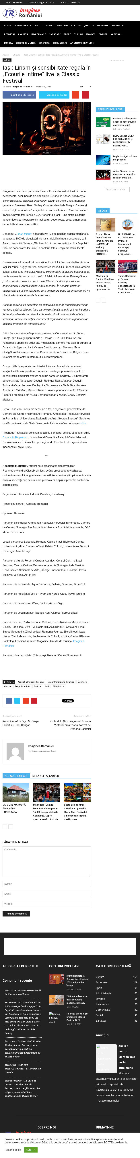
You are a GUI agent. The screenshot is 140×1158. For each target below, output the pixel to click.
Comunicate (60, 43)
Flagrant (102, 25)
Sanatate (55, 34)
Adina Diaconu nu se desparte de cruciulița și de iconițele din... (124, 174)
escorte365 (10, 1064)
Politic (39, 25)
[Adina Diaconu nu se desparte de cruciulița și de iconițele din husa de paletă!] (103, 175)
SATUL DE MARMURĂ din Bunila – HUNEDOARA (14, 808)
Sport (67, 34)
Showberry (58, 686)
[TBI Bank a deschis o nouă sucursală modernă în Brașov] (56, 1000)
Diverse (103, 34)
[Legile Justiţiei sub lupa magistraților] (103, 160)
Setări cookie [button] (13, 1149)
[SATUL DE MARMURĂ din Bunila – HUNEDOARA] (16, 792)
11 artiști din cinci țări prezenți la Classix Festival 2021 (77, 1017)
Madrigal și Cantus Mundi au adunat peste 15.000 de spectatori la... (105, 283)
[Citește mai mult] (108, 1100)
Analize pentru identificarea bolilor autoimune (126, 1056)
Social (50, 25)
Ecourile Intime (22, 686)
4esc (7, 990)
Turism (78, 34)
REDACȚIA (75, 2)
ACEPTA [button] (30, 1149)
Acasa (7, 25)
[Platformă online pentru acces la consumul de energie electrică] (103, 122)
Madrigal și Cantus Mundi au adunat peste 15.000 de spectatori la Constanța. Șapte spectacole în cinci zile (46, 812)
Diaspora (44, 43)
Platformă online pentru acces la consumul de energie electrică (125, 121)
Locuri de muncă (26, 43)
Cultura (76, 25)
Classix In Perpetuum (15, 437)
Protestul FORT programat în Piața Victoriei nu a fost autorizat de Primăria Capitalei (70, 725)
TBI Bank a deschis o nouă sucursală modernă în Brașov (77, 999)
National (116, 34)
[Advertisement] (89, 13)
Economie (62, 25)
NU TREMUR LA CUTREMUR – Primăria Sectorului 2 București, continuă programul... (126, 244)
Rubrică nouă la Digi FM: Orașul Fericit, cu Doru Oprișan (21, 723)
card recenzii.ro (13, 1080)
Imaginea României (22, 86)
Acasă (6, 54)
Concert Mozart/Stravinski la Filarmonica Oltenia (23, 1068)
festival (37, 686)
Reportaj (9, 34)
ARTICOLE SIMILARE (16, 775)
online (82, 423)
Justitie (89, 25)
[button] (133, 34)
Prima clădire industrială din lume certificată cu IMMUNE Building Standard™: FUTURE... (104, 244)
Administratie (22, 25)
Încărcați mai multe (115, 189)
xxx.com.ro (10, 1002)
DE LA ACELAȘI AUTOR (45, 775)
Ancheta (23, 34)
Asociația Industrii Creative (31, 681)
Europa (8, 43)
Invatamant (38, 34)
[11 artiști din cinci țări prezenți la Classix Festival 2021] (56, 1018)
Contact (63, 2)
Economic (102, 982)
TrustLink (10, 1041)
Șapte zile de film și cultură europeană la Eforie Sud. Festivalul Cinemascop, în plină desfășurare (75, 812)
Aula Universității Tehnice (61, 681)
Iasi (47, 686)
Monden (91, 34)
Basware (82, 681)
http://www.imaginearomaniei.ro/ (42, 751)
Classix (7, 686)
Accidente (117, 25)
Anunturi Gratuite (82, 43)
